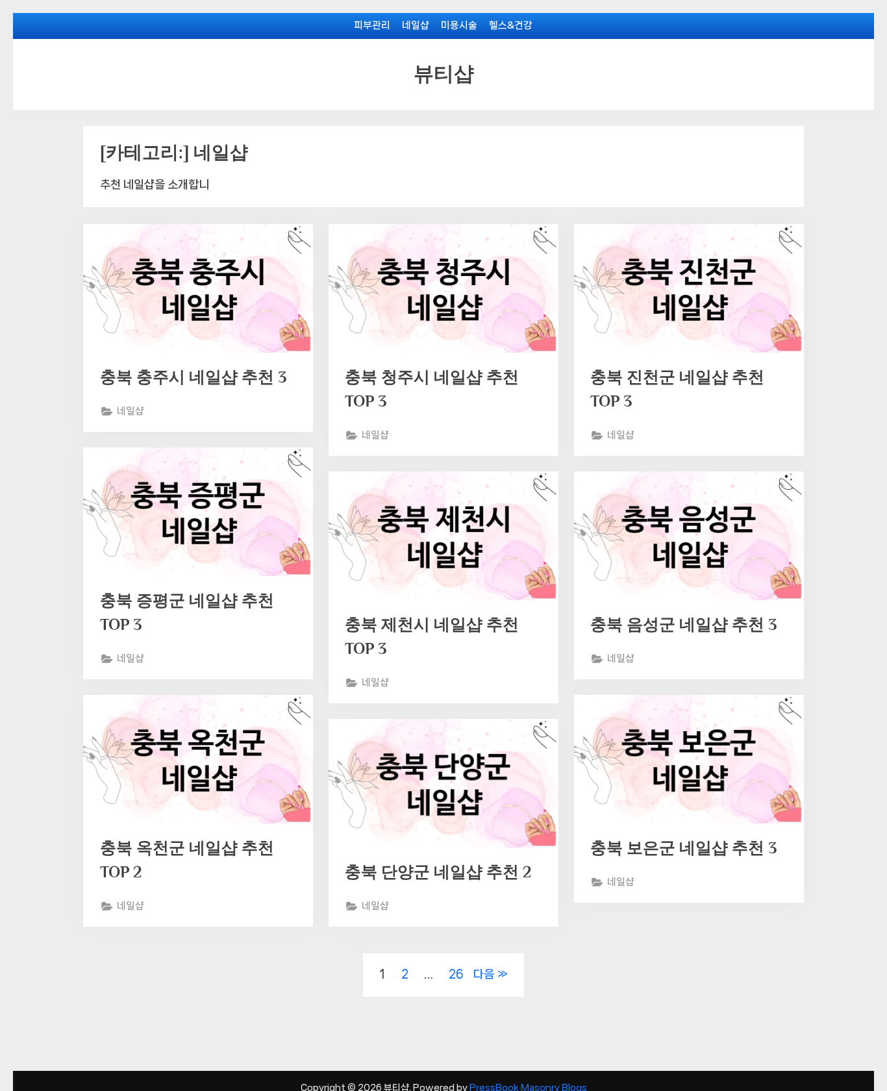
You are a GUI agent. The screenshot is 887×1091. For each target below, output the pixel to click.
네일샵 (415, 25)
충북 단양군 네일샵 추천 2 (438, 872)
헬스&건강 (510, 25)
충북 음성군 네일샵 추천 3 (683, 624)
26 (456, 974)
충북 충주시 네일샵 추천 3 (193, 377)
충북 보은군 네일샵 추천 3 (683, 848)
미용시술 (459, 25)
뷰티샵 (444, 73)
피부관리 (372, 25)
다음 (483, 974)
